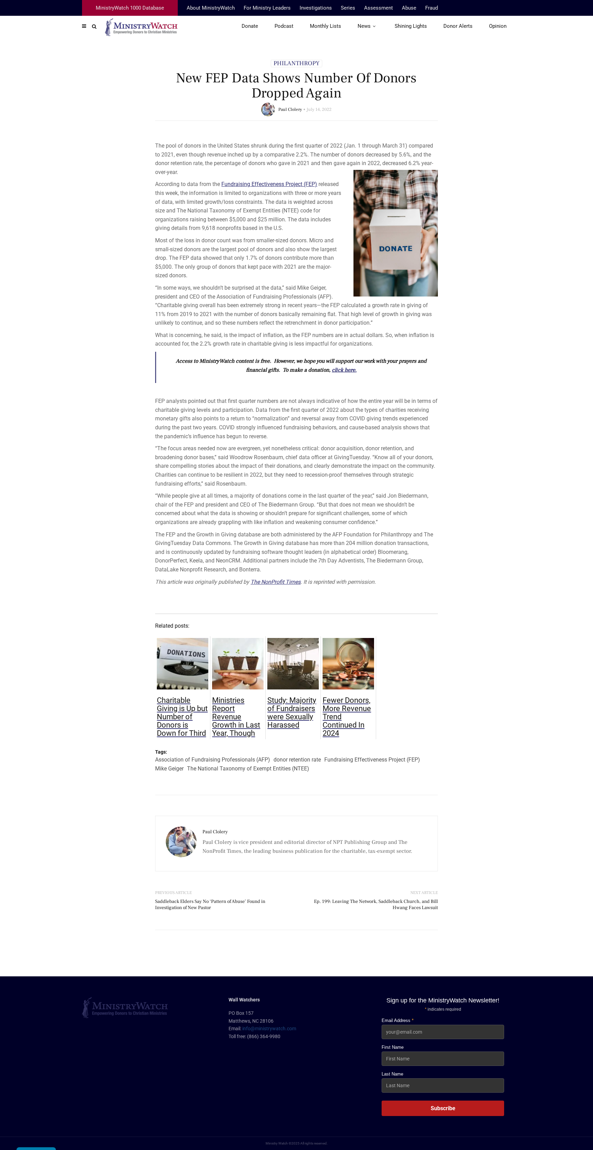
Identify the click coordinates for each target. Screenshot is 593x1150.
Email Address (398, 1020)
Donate (250, 26)
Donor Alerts (458, 26)
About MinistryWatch (211, 8)
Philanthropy (296, 63)
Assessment (378, 8)
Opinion (498, 26)
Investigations (316, 8)
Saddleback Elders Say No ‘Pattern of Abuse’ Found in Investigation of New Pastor (210, 904)
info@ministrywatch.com (269, 1028)
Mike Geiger (169, 768)
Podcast (284, 26)
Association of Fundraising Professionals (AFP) (212, 759)
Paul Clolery (290, 109)
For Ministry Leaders (267, 8)
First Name (393, 1047)
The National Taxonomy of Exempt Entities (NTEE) (248, 768)
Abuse (409, 8)
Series (348, 8)
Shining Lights (411, 26)
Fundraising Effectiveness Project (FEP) (372, 759)
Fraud (431, 8)
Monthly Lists (325, 26)
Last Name (392, 1074)
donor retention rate (297, 759)
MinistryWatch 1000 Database (130, 8)
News (364, 26)
